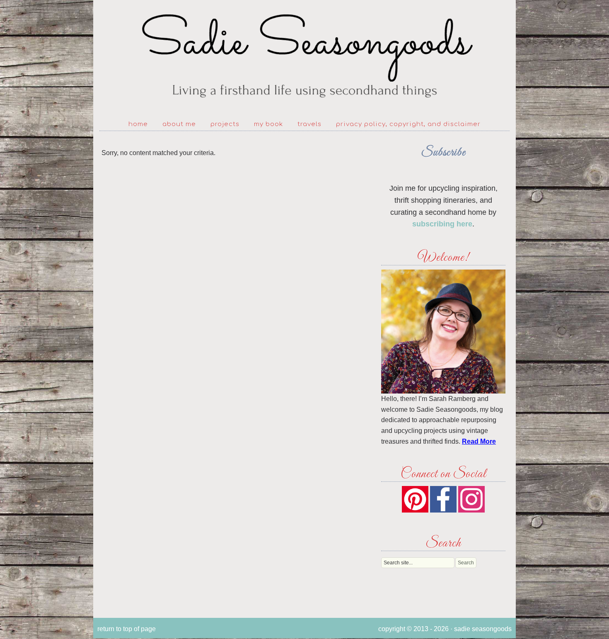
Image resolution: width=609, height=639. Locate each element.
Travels (309, 124)
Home (138, 124)
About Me (179, 124)
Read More (479, 441)
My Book (268, 124)
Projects (224, 124)
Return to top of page (126, 628)
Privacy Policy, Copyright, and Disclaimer (408, 124)
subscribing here (442, 224)
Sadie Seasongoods (304, 56)
